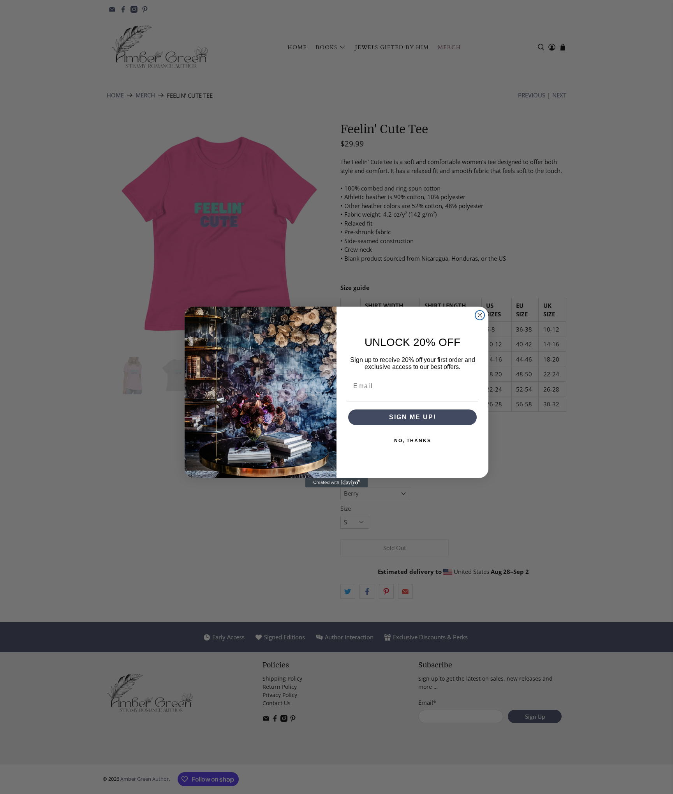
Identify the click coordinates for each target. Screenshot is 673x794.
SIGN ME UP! (412, 417)
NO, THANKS (412, 440)
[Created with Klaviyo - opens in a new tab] (336, 482)
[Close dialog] (479, 315)
